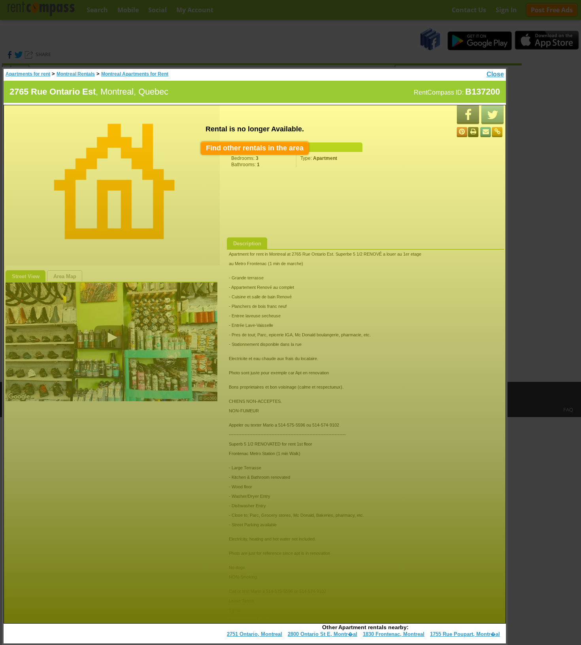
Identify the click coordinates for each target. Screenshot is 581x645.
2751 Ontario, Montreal (254, 634)
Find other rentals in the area (255, 148)
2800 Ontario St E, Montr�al (322, 634)
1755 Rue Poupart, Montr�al (465, 634)
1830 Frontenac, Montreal (393, 634)
